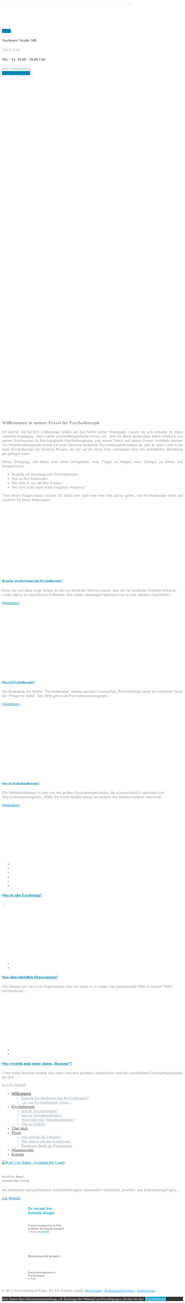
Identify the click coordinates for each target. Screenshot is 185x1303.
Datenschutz (146, 1291)
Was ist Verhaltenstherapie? (21, 783)
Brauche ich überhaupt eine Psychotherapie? (32, 581)
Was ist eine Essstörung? (22, 895)
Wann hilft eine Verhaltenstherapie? (48, 1120)
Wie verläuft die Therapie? (41, 1137)
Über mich (20, 1128)
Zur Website (11, 1198)
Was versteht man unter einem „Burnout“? (37, 1063)
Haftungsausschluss (119, 1291)
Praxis (16, 1133)
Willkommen (21, 1094)
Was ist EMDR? (33, 1124)
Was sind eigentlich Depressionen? (30, 977)
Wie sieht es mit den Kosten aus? (46, 1141)
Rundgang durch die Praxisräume (46, 1146)
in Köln (41, 1275)
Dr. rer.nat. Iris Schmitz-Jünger (41, 1210)
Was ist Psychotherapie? (18, 682)
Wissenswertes (23, 1150)
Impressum (93, 1291)
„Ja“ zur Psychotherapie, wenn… (46, 1102)
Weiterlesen (11, 603)
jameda (45, 1231)
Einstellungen (155, 1299)
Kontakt (18, 1154)
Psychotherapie (23, 1107)
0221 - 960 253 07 (16, 73)
